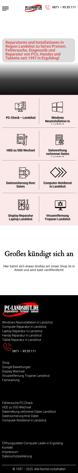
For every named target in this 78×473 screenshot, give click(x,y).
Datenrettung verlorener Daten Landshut (57, 152)
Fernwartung (11, 380)
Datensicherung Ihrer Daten (20, 184)
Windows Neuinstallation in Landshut (57, 120)
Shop (6, 362)
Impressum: (10, 452)
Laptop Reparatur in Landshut (22, 331)
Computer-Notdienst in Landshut (57, 184)
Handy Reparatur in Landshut (22, 335)
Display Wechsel (13, 371)
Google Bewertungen (16, 367)
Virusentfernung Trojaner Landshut (57, 217)
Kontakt (7, 447)
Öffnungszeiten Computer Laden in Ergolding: (32, 443)
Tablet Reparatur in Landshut (21, 340)
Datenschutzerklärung (17, 456)
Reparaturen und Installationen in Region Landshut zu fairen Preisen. (36, 44)
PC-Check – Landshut (21, 117)
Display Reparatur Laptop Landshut (20, 217)
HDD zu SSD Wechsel (20, 150)
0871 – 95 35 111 (64, 7)
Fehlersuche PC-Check (17, 403)
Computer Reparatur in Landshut (24, 326)
